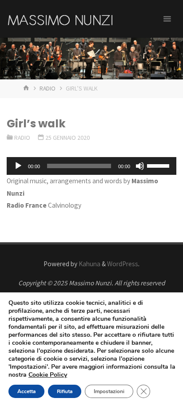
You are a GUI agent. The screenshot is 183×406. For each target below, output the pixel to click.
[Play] (18, 166)
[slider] (159, 165)
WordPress (122, 264)
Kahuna (88, 264)
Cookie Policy (47, 375)
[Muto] (139, 166)
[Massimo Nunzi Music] (60, 19)
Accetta (26, 391)
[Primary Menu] (167, 19)
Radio (48, 88)
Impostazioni (109, 391)
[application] (91, 166)
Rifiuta (64, 391)
